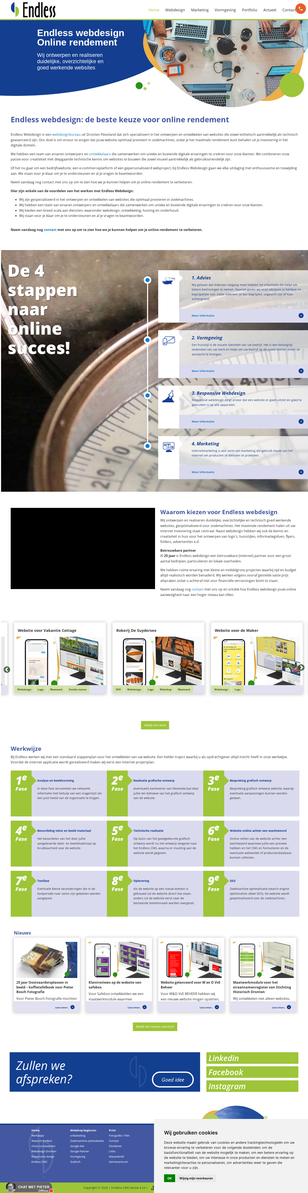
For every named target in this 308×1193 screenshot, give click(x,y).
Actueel (269, 9)
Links (112, 1151)
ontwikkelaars (100, 154)
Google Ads (77, 1146)
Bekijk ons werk (155, 725)
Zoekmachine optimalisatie (87, 1141)
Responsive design (42, 1156)
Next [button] (299, 666)
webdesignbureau (66, 134)
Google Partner (79, 1151)
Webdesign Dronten (43, 1151)
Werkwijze (37, 1135)
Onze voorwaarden (43, 1146)
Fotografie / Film (119, 1135)
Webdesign (175, 9)
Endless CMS (39, 1162)
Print (112, 1130)
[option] (155, 654)
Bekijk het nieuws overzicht (155, 1027)
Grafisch (75, 1162)
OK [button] (169, 1178)
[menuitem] (156, 10)
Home (154, 9)
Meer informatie (203, 315)
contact (50, 229)
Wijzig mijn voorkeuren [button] (196, 1178)
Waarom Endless (41, 1141)
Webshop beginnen (83, 1130)
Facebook (225, 1072)
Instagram (227, 1086)
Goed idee (173, 1079)
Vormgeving (225, 9)
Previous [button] (5, 666)
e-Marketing (77, 1135)
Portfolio (249, 9)
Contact (289, 9)
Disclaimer (115, 1146)
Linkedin (223, 1057)
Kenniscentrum (118, 1162)
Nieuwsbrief (116, 1156)
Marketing (200, 9)
